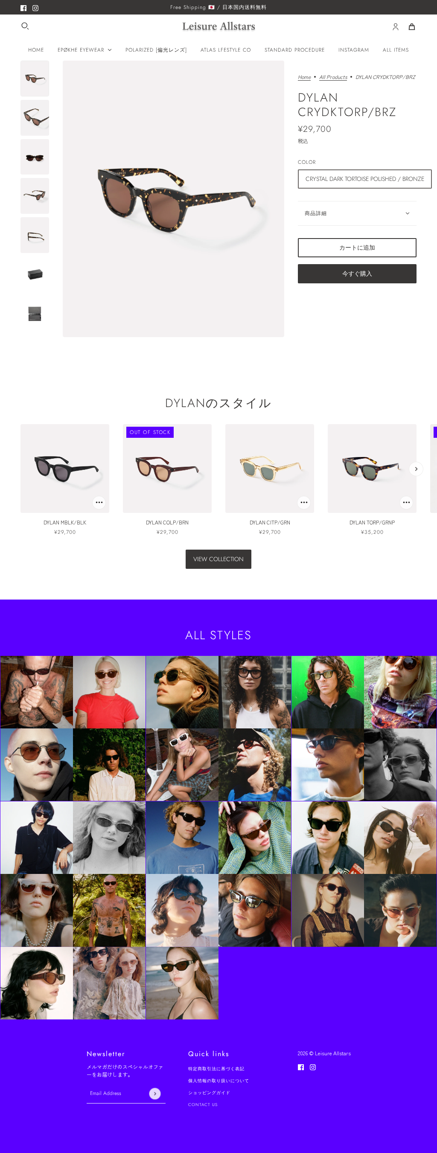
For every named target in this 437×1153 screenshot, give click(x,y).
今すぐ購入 (357, 273)
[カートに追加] (99, 503)
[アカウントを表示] (395, 27)
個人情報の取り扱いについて (218, 1080)
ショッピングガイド (209, 1092)
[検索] (25, 26)
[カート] (412, 27)
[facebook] (23, 7)
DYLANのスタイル (218, 403)
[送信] (154, 1093)
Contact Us (203, 1104)
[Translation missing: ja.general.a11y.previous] (21, 469)
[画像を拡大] (173, 199)
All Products (333, 77)
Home (304, 77)
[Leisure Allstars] (218, 27)
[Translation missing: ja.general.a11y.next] (416, 469)
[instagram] (35, 7)
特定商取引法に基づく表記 (216, 1069)
